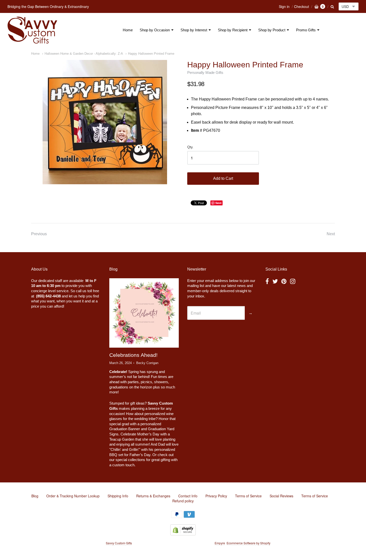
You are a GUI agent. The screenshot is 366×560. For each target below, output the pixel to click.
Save (218, 203)
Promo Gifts (306, 30)
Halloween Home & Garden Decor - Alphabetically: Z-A (84, 53)
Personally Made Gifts (205, 72)
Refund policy (183, 500)
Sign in (284, 6)
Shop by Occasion (155, 30)
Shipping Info (118, 495)
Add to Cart (223, 178)
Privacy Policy (216, 495)
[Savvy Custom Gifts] (32, 30)
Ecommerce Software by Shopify (248, 543)
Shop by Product (271, 30)
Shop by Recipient (232, 30)
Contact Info (187, 495)
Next (331, 234)
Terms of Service (248, 495)
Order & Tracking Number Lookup (73, 495)
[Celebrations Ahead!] (144, 313)
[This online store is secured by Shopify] (183, 534)
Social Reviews (281, 495)
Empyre (220, 543)
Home (128, 30)
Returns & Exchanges (153, 495)
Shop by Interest (194, 30)
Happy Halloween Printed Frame (151, 53)
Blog (34, 495)
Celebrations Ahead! (133, 355)
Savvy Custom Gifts (119, 543)
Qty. (190, 147)
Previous (39, 234)
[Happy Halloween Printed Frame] (105, 122)
